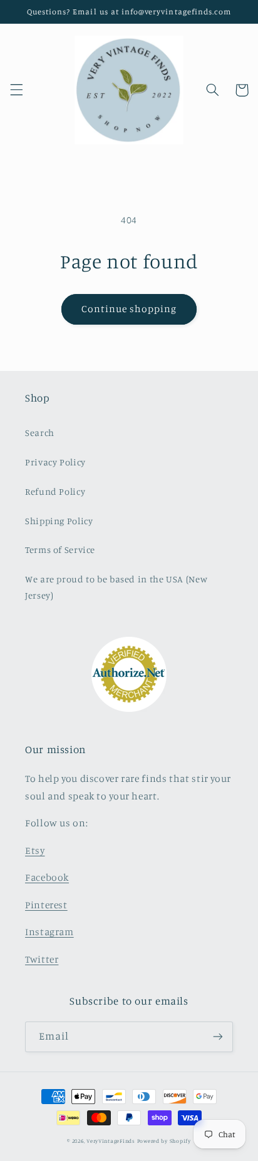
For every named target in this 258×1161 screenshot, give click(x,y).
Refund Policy (55, 491)
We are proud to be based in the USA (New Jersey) (116, 587)
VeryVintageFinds (110, 1140)
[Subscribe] (218, 1037)
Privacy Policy (55, 462)
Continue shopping (129, 309)
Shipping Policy (59, 520)
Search (39, 432)
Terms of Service (60, 549)
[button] (16, 90)
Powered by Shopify (164, 1140)
